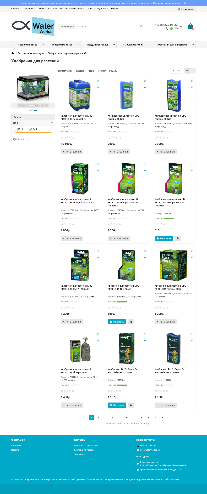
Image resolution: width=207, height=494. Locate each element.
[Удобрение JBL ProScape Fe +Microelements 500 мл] (174, 349)
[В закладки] (98, 81)
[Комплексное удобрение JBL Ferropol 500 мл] (174, 95)
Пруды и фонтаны (97, 44)
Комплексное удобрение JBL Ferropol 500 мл (170, 117)
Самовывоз (29, 9)
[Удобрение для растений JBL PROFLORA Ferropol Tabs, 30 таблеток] (127, 179)
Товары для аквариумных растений (67, 53)
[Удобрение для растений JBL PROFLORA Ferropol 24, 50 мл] (80, 179)
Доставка (79, 439)
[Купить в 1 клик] (178, 238)
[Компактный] (193, 71)
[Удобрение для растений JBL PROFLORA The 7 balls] (127, 265)
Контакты (15, 9)
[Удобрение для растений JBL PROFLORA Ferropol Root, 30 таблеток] (174, 179)
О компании (18, 439)
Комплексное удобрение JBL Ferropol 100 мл (123, 117)
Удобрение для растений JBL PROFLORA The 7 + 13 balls (76, 287)
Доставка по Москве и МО (50, 9)
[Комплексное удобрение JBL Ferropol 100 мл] (127, 95)
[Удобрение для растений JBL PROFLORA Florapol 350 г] (174, 265)
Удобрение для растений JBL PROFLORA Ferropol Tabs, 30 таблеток (123, 202)
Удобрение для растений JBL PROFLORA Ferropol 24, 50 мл (76, 201)
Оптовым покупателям (97, 9)
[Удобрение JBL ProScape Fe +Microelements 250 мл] (127, 349)
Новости (115, 9)
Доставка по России (74, 9)
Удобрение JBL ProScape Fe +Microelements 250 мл (122, 371)
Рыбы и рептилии (133, 44)
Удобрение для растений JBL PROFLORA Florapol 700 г (76, 371)
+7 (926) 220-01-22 (165, 24)
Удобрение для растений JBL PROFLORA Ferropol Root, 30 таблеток (170, 202)
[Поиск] (141, 26)
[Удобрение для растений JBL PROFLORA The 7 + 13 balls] (80, 265)
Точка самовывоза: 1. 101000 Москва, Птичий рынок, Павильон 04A (163, 463)
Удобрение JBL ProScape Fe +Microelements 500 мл (169, 371)
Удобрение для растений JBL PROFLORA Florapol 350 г (170, 287)
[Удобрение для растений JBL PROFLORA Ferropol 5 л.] (80, 95)
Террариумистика (62, 44)
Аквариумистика (27, 44)
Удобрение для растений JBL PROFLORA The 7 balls (123, 287)
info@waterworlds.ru (150, 450)
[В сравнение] (98, 87)
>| (162, 417)
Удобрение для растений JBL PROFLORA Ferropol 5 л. (76, 117)
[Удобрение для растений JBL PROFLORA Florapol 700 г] (80, 349)
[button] (30, 110)
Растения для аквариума (172, 44)
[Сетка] (187, 71)
